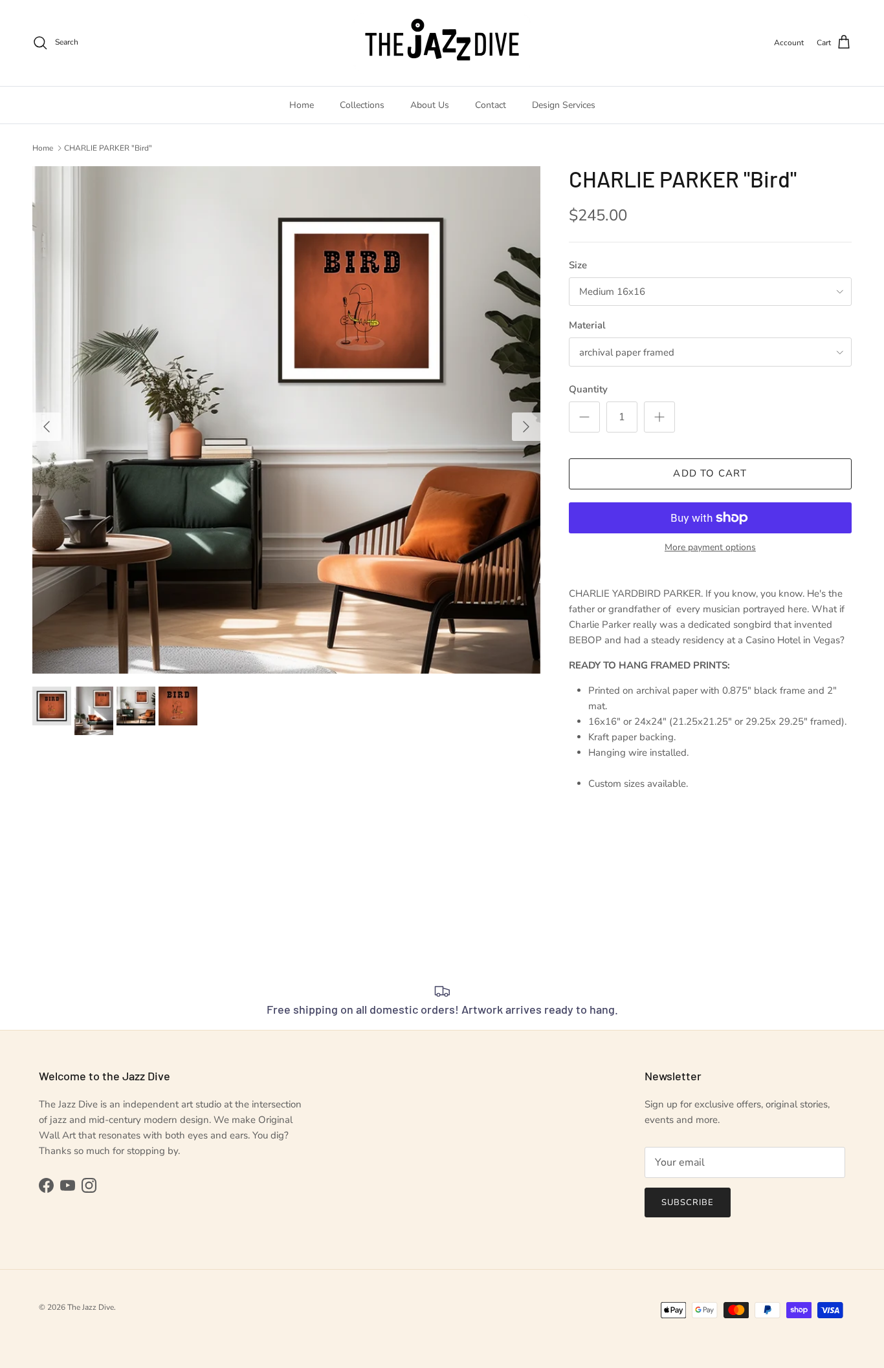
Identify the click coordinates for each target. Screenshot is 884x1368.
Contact (490, 105)
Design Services (563, 105)
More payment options (710, 547)
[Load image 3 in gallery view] (286, 420)
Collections (362, 105)
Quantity (588, 389)
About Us (429, 105)
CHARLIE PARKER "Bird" (108, 148)
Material (587, 325)
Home (301, 105)
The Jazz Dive (90, 1307)
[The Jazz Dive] (442, 43)
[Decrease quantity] (584, 417)
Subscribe (687, 1202)
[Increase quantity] (659, 417)
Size (578, 265)
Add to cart (710, 473)
